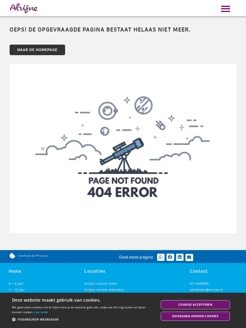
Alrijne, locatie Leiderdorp (104, 290)
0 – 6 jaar (16, 284)
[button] (226, 8)
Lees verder (41, 312)
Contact (199, 271)
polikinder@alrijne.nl (206, 290)
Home (15, 271)
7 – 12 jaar (17, 290)
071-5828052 (199, 284)
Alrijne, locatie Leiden (101, 284)
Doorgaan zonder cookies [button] (195, 316)
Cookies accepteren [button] (195, 305)
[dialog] (123, 310)
